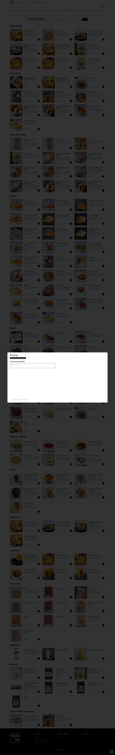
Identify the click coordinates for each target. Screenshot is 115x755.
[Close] (105, 354)
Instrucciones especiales (17, 361)
